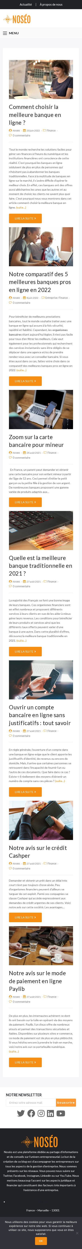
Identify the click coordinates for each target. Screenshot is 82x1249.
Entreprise (51, 297)
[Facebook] (31, 1113)
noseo (16, 130)
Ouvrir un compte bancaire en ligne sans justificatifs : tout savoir (40, 715)
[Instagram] (41, 1113)
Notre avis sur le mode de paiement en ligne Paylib (37, 981)
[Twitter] (21, 1113)
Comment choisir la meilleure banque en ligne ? (35, 114)
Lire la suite (24, 218)
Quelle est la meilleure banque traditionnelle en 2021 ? (40, 565)
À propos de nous (51, 4)
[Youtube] (60, 1113)
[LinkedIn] (50, 1113)
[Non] (77, 1233)
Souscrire (66, 1102)
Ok (41, 1240)
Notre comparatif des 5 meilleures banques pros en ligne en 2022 (40, 282)
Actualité (26, 4)
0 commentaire (21, 135)
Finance (51, 130)
